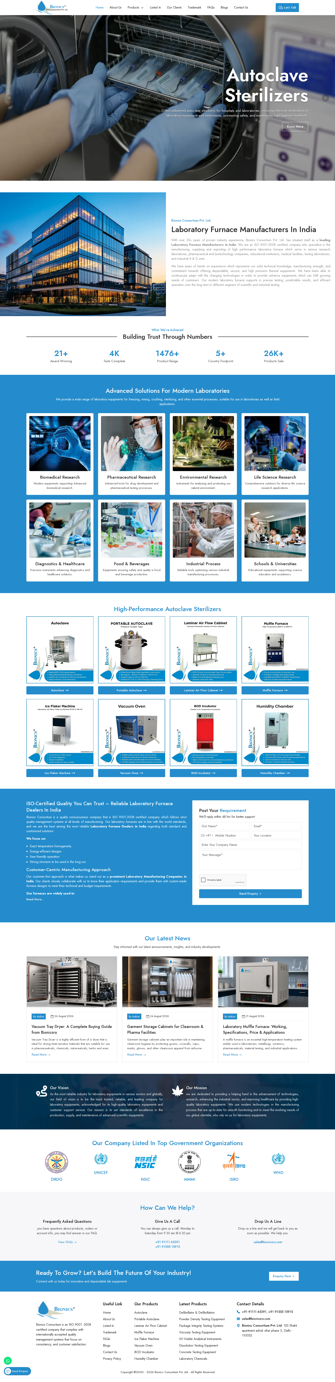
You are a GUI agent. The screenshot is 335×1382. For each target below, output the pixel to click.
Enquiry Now (282, 1276)
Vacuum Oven (129, 773)
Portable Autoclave (129, 690)
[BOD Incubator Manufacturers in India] (203, 732)
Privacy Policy (112, 1358)
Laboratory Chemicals (193, 1358)
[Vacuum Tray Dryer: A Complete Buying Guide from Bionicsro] (72, 981)
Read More (39, 1054)
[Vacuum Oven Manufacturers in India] (131, 732)
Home (100, 7)
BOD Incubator (201, 773)
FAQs (211, 7)
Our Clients (174, 7)
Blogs (224, 7)
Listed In (155, 7)
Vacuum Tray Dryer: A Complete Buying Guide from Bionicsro (72, 1029)
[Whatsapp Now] (8, 1361)
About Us (116, 7)
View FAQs (66, 1242)
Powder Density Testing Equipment (202, 1319)
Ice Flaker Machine (57, 773)
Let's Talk (290, 7)
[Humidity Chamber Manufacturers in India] (275, 732)
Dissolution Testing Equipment (198, 1345)
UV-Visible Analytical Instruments (200, 1339)
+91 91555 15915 (167, 1246)
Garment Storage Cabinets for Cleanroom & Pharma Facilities (165, 1029)
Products (134, 7)
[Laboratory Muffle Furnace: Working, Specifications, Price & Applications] (263, 981)
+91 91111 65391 (167, 1242)
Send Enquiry (248, 893)
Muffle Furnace (273, 690)
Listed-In (108, 1326)
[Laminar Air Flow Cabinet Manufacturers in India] (203, 649)
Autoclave (57, 690)
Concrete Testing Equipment (197, 1352)
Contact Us (241, 7)
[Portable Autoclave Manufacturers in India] (131, 649)
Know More (175, 126)
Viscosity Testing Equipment (197, 1332)
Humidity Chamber (272, 773)
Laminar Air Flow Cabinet (201, 690)
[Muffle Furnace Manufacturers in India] (275, 649)
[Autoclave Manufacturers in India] (59, 649)
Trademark (194, 7)
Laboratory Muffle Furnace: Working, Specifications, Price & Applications (255, 1029)
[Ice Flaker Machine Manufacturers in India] (59, 732)
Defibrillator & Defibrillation (197, 1312)
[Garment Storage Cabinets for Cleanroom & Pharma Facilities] (167, 981)
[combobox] (206, 835)
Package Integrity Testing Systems (201, 1326)
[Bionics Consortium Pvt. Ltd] (52, 7)
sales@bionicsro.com (268, 1242)
